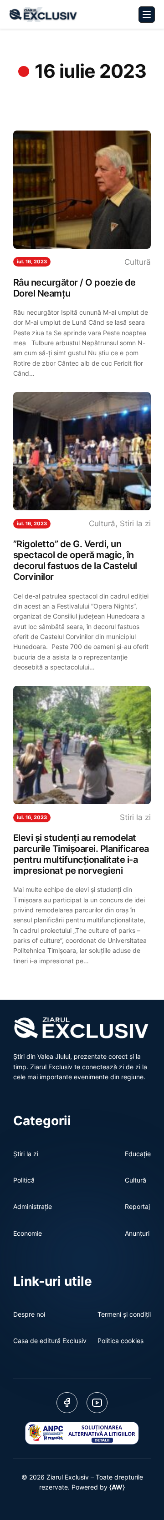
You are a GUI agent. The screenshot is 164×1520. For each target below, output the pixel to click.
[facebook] (66, 1402)
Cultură (137, 262)
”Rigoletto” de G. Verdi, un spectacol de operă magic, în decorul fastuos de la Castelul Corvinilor (75, 560)
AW (117, 1487)
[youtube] (97, 1402)
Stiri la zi (135, 523)
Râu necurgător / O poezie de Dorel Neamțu (74, 288)
